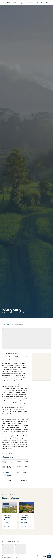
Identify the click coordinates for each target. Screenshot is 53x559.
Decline (44, 556)
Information (29, 2)
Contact (43, 2)
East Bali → (48, 540)
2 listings (11, 462)
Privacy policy (15, 557)
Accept (49, 556)
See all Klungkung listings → (43, 498)
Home (3, 324)
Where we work (21, 2)
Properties (14, 2)
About (37, 2)
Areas (7, 324)
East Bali (13, 324)
